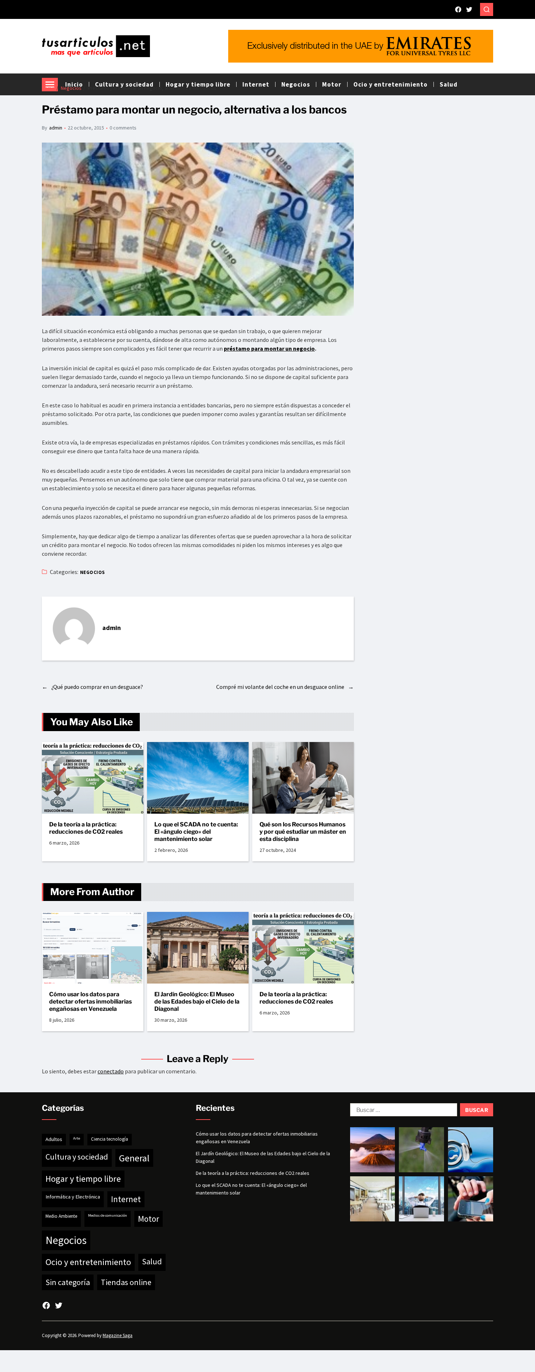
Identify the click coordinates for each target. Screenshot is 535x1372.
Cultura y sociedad (76, 1157)
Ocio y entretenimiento (390, 84)
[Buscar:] (402, 1111)
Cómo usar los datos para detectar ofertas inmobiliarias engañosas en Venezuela (90, 1001)
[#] (458, 9)
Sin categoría (67, 1282)
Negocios (92, 572)
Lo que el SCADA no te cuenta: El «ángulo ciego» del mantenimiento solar (196, 831)
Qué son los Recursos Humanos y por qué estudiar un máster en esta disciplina (302, 831)
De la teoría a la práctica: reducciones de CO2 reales (86, 828)
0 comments (123, 127)
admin (55, 127)
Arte (76, 1138)
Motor (148, 1218)
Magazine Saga (117, 1335)
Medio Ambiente (61, 1216)
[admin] (74, 628)
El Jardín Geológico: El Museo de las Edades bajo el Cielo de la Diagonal (196, 1001)
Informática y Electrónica (72, 1196)
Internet (126, 1199)
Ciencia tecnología (109, 1139)
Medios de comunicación (107, 1215)
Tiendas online (126, 1282)
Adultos (53, 1139)
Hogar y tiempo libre (83, 1178)
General (134, 1158)
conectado (111, 1071)
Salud (448, 84)
